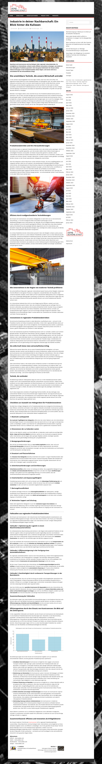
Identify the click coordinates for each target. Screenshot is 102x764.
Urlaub (74, 85)
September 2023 (70, 185)
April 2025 (68, 134)
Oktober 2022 (69, 209)
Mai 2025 (68, 132)
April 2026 (68, 102)
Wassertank (78, 85)
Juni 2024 (68, 161)
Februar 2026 (69, 108)
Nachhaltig (79, 81)
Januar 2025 (69, 142)
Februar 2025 (69, 140)
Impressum (69, 243)
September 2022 (70, 212)
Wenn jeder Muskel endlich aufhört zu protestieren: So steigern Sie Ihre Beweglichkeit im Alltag (78, 38)
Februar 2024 (69, 172)
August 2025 (69, 124)
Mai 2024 (68, 164)
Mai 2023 (68, 196)
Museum (74, 81)
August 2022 (69, 214)
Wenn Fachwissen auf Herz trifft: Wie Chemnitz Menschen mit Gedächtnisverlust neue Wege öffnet (78, 44)
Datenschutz (69, 241)
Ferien (73, 80)
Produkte (55, 15)
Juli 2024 (68, 158)
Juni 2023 (68, 193)
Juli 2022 (68, 217)
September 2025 (70, 121)
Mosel (70, 81)
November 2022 (70, 206)
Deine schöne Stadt (24, 28)
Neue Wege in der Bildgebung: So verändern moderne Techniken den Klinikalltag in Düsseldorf (78, 55)
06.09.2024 (14, 28)
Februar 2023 (69, 204)
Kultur (67, 81)
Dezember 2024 (70, 145)
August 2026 (69, 94)
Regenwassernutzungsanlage (72, 83)
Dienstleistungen (32, 15)
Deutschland (68, 80)
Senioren (80, 83)
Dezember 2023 (70, 177)
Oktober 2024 (69, 150)
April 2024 (68, 166)
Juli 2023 (68, 190)
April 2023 (68, 198)
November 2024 (70, 148)
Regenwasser (84, 81)
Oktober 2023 (69, 182)
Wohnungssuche (85, 85)
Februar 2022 (69, 220)
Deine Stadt (19, 15)
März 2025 (69, 137)
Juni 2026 (68, 97)
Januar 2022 (69, 222)
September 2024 (70, 153)
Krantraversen (32, 722)
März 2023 (69, 201)
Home (11, 15)
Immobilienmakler (79, 80)
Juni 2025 (68, 129)
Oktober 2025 (69, 118)
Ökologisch (68, 87)
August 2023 (69, 188)
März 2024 (69, 169)
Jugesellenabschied (87, 80)
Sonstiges (68, 75)
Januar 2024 (69, 174)
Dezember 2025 (70, 113)
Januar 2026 (69, 110)
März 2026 (69, 105)
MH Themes (32, 760)
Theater (84, 83)
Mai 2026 (68, 100)
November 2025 (70, 116)
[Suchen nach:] (79, 22)
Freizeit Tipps (45, 15)
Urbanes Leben (69, 85)
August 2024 (69, 156)
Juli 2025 (68, 126)
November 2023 (70, 180)
